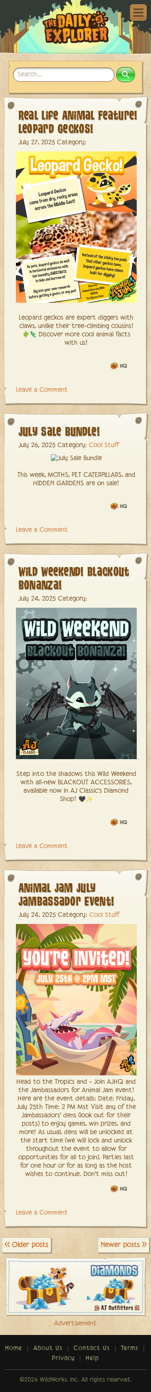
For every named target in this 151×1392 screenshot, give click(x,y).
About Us (47, 1348)
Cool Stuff (104, 445)
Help (92, 1358)
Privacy (63, 1358)
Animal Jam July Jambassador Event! (66, 894)
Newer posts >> (123, 1245)
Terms (129, 1348)
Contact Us (91, 1348)
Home (13, 1348)
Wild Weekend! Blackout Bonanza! (74, 577)
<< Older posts (26, 1245)
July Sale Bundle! (59, 431)
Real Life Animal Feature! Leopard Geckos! (78, 121)
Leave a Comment (42, 390)
